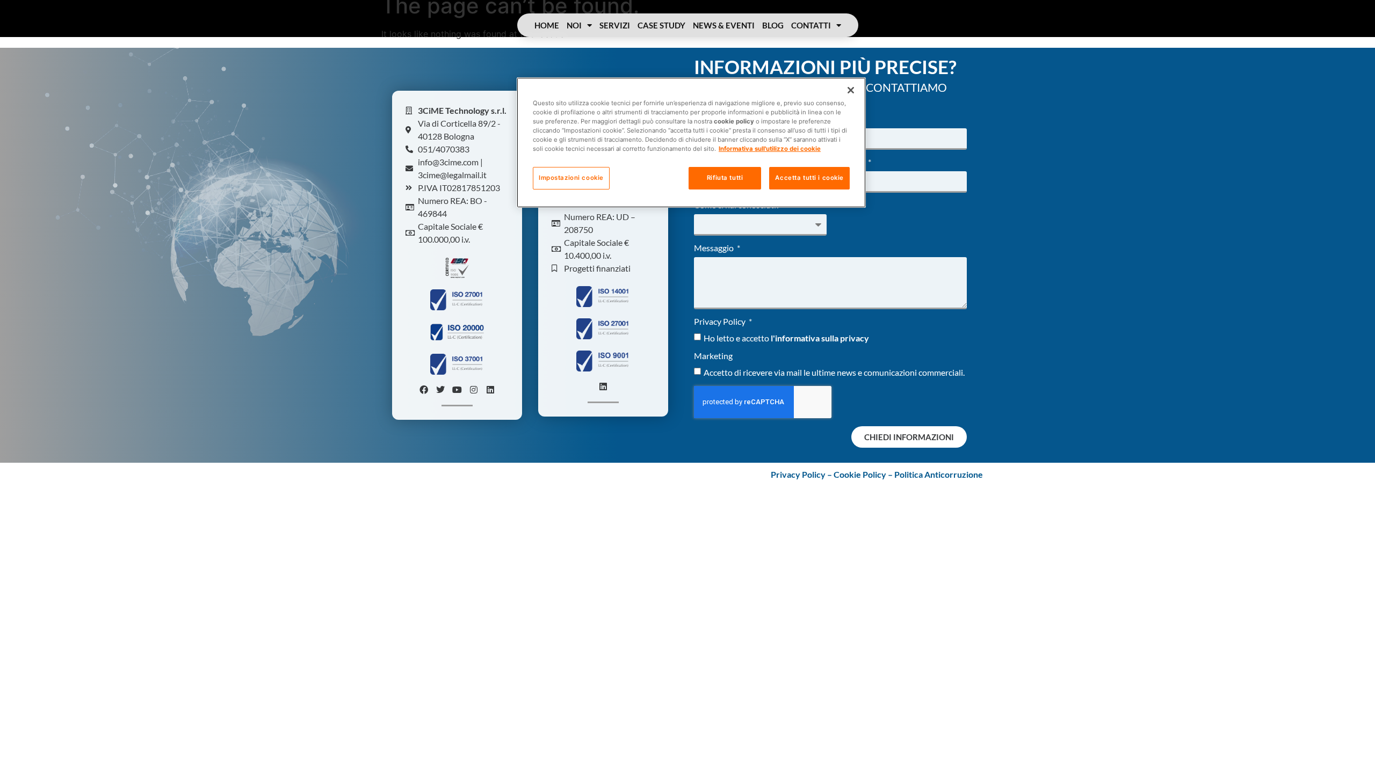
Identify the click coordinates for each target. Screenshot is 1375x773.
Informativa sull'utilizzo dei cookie (770, 148)
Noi (574, 25)
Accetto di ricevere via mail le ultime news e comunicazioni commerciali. (834, 372)
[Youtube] (457, 389)
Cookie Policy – (864, 474)
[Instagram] (473, 389)
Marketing (713, 356)
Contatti (811, 25)
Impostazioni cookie (571, 177)
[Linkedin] (490, 389)
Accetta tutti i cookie (809, 177)
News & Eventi (724, 25)
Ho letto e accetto (786, 338)
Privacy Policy (720, 321)
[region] (691, 142)
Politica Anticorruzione (938, 474)
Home (546, 25)
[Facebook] (423, 389)
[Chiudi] (851, 90)
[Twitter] (440, 389)
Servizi (614, 25)
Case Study (661, 25)
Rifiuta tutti (725, 177)
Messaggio (714, 248)
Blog (773, 25)
